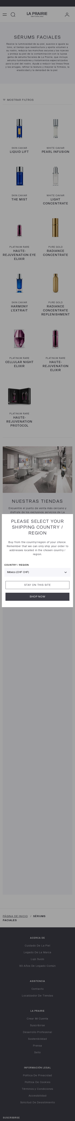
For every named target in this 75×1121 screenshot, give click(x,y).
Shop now (37, 596)
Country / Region (16, 565)
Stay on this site (37, 585)
